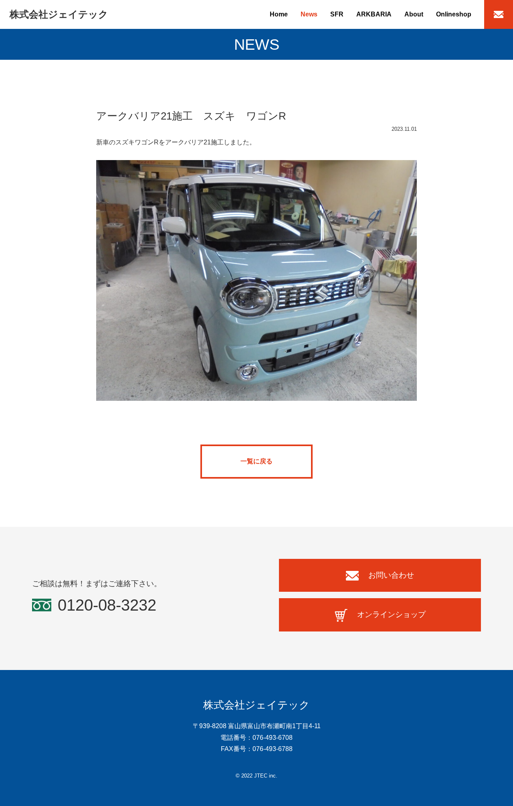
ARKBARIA (374, 14)
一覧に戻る (256, 461)
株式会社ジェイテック (59, 14)
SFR (336, 14)
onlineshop (453, 14)
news (309, 14)
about (413, 14)
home (279, 14)
